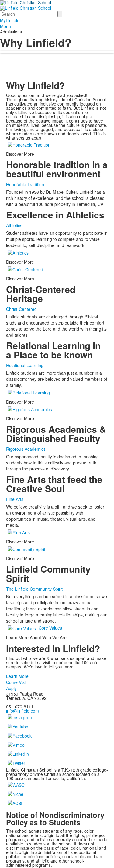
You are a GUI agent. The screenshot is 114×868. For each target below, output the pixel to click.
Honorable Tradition (25, 184)
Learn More (17, 676)
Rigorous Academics (26, 449)
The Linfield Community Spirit (34, 589)
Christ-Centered (21, 309)
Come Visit (16, 682)
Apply (11, 688)
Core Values (50, 627)
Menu (5, 26)
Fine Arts (14, 499)
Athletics (14, 225)
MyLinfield (9, 20)
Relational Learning (24, 365)
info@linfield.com (22, 711)
